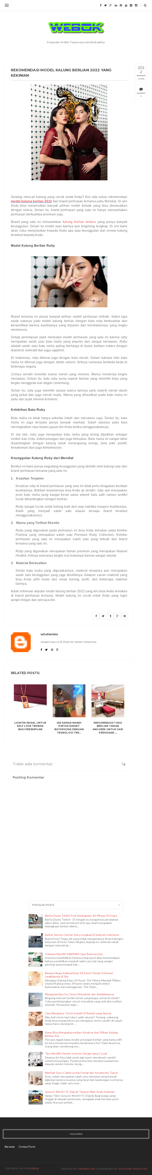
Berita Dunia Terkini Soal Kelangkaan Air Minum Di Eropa (81, 915)
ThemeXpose (86, 1168)
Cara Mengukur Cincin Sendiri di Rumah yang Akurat (78, 1013)
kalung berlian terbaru (79, 222)
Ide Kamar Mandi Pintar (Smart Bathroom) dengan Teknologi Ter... (69, 727)
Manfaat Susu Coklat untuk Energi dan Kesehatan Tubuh (81, 1072)
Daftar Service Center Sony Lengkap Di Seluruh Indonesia (82, 934)
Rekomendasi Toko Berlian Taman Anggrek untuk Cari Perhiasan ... (108, 727)
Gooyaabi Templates (132, 1168)
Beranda (10, 1146)
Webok (34, 1168)
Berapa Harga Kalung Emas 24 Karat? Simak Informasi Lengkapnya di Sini (79, 974)
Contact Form (27, 1146)
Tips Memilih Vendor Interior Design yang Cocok (76, 1053)
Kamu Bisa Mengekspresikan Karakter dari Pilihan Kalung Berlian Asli (81, 1034)
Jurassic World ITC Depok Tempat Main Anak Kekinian (80, 1091)
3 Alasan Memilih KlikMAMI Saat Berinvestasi (74, 954)
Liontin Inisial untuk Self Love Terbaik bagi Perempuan (30, 726)
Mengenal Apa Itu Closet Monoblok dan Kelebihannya (79, 994)
